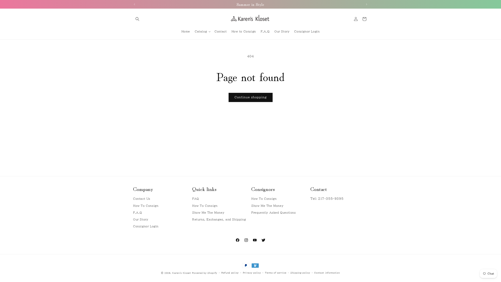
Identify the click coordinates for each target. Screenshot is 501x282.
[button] (137, 19)
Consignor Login (146, 226)
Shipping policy (300, 273)
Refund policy (230, 273)
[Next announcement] (366, 4)
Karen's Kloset (181, 273)
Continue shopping (250, 97)
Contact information (327, 273)
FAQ (195, 198)
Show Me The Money (208, 212)
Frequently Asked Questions (273, 212)
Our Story (140, 219)
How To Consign (145, 205)
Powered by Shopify (204, 273)
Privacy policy (252, 273)
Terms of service (275, 273)
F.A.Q (137, 212)
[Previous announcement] (134, 4)
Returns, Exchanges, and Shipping (219, 219)
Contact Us (141, 198)
